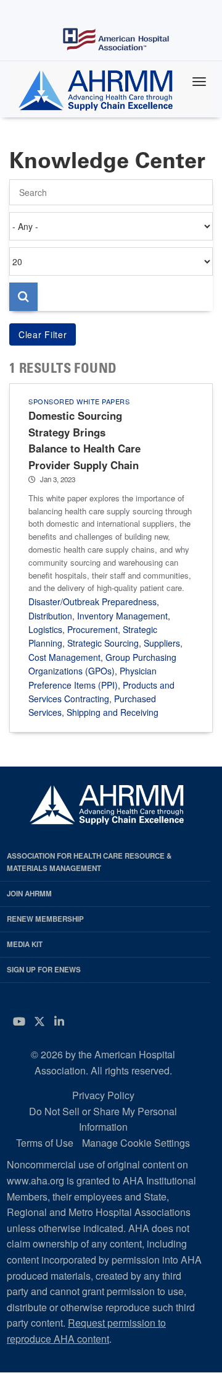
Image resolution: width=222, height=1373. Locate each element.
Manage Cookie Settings (136, 1143)
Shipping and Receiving (112, 712)
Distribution (50, 616)
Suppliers (162, 643)
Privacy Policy (103, 1095)
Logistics (45, 629)
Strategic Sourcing (103, 643)
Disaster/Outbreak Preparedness (92, 601)
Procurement (92, 629)
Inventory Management (122, 616)
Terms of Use (44, 1143)
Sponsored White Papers (79, 401)
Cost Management (64, 657)
